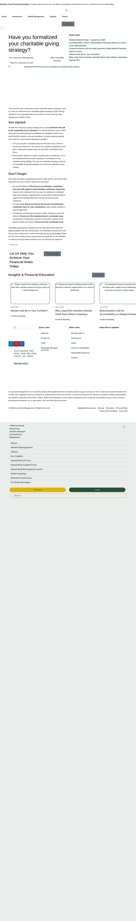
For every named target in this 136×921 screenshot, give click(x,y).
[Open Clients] (69, 16)
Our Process (76, 338)
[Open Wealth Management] (45, 16)
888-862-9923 (21, 363)
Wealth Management (22, 447)
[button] (2, 28)
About (14, 443)
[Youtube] (16, 344)
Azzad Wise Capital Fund (23, 464)
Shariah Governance (21, 477)
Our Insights (17, 456)
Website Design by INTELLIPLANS (22, 416)
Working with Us (77, 333)
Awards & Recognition (80, 348)
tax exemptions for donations (41, 133)
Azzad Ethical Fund (21, 460)
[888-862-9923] (11, 364)
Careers (74, 358)
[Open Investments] (23, 16)
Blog (53, 58)
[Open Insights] (58, 16)
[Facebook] (21, 344)
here (65, 400)
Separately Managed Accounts (49, 349)
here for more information (104, 4)
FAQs (43, 343)
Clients (14, 451)
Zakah (73, 343)
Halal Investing (18, 473)
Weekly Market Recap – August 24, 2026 (87, 40)
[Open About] (8, 16)
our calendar (60, 236)
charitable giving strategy (41, 111)
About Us (45, 333)
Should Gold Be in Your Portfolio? (84, 54)
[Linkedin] (11, 344)
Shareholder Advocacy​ (80, 353)
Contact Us (45, 338)
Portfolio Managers (21, 482)
